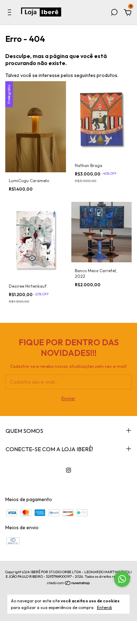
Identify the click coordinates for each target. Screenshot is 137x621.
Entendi (104, 607)
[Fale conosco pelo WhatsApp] (122, 579)
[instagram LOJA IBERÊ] (68, 470)
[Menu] (10, 13)
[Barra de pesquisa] (114, 13)
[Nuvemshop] (69, 584)
